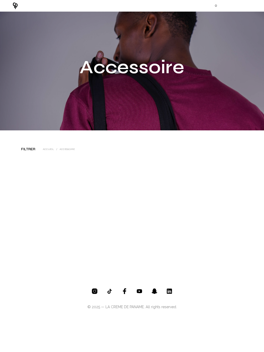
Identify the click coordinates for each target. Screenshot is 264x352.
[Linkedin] (169, 291)
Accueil (48, 149)
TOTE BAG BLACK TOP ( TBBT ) (34, 233)
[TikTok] (109, 291)
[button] (212, 5)
